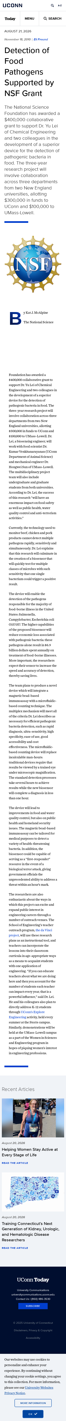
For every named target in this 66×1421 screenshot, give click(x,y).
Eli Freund (41, 39)
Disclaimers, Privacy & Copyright (33, 1330)
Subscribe (33, 1306)
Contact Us (22, 1299)
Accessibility (33, 1338)
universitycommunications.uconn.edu (33, 1294)
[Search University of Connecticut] (52, 5)
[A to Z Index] (60, 5)
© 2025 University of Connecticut (33, 1323)
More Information (33, 1403)
